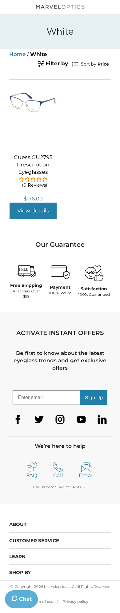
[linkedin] (102, 419)
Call (58, 475)
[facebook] (17, 419)
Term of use (42, 601)
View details (33, 211)
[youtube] (81, 419)
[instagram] (60, 419)
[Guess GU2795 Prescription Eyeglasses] (33, 96)
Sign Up (94, 397)
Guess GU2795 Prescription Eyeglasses (33, 164)
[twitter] (39, 419)
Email (86, 475)
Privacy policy (75, 601)
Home (17, 54)
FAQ (31, 475)
